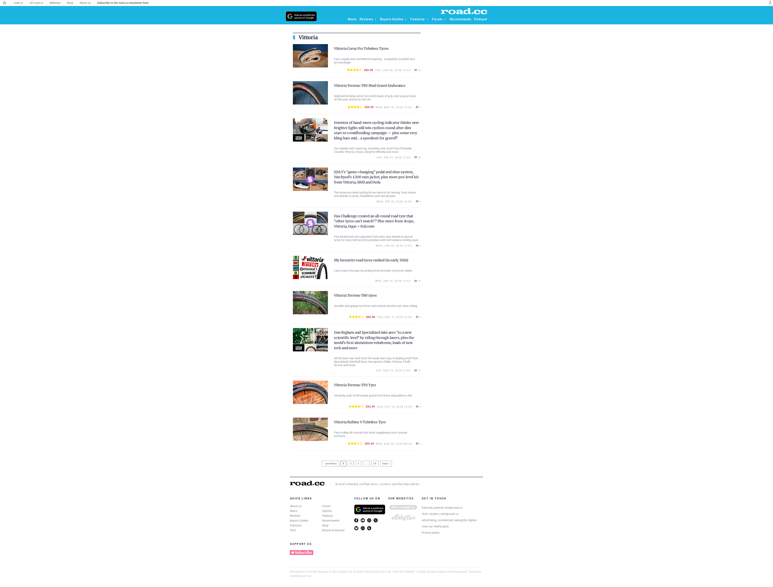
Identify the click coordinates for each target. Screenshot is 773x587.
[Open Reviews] (375, 19)
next (385, 463)
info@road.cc (454, 507)
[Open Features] (427, 19)
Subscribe (303, 552)
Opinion (327, 510)
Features (295, 525)
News (293, 510)
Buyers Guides (299, 520)
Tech (293, 530)
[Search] (4, 3)
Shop (325, 525)
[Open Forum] (445, 19)
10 (375, 463)
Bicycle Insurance (333, 530)
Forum (326, 506)
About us (296, 506)
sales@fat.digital (465, 520)
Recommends (331, 520)
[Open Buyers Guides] (405, 19)
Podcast (327, 515)
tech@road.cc (449, 514)
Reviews (295, 515)
